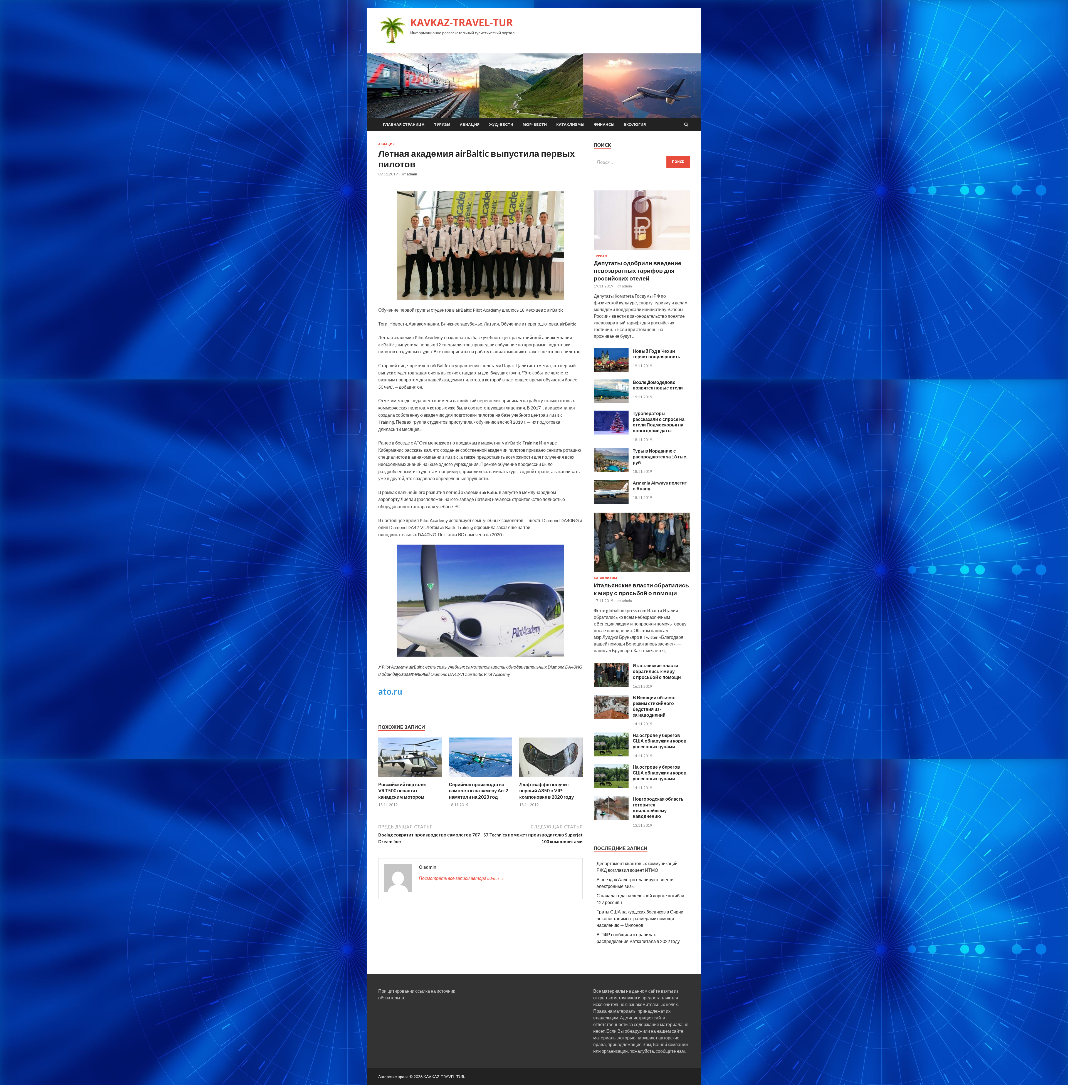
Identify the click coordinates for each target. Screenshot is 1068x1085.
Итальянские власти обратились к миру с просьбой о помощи (657, 671)
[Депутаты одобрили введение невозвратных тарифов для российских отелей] (642, 250)
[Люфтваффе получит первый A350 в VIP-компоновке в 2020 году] (551, 778)
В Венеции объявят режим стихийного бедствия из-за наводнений (654, 706)
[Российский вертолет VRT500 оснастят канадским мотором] (410, 778)
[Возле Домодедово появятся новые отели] (611, 401)
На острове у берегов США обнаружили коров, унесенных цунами (660, 741)
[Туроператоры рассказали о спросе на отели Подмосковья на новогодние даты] (611, 432)
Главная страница (403, 124)
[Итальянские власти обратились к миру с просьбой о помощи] (642, 572)
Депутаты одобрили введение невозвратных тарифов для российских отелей (637, 270)
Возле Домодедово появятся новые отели (658, 385)
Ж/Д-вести (501, 124)
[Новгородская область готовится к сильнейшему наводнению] (611, 818)
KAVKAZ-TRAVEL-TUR (461, 22)
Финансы (604, 124)
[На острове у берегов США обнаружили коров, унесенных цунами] (611, 754)
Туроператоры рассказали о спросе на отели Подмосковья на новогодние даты (658, 422)
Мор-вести (535, 124)
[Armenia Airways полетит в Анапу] (611, 502)
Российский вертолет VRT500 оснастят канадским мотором (402, 790)
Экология (635, 124)
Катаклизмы (570, 124)
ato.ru (390, 691)
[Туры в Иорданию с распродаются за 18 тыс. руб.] (611, 470)
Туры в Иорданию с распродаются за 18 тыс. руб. (660, 456)
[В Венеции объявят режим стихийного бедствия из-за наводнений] (611, 716)
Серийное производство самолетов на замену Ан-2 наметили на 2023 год (478, 790)
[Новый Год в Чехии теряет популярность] (611, 370)
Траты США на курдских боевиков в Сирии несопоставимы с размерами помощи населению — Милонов (640, 918)
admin (412, 174)
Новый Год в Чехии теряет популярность (656, 353)
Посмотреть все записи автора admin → (461, 878)
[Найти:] (642, 162)
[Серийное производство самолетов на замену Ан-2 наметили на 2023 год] (480, 778)
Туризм (442, 124)
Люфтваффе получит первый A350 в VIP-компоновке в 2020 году (546, 790)
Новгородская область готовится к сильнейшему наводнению (658, 807)
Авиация (469, 124)
